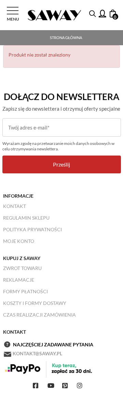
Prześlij (61, 164)
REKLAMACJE (18, 280)
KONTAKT (14, 206)
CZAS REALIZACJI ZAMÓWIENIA (39, 315)
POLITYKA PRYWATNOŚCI (32, 229)
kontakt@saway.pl (37, 353)
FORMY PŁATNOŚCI (25, 291)
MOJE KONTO (18, 241)
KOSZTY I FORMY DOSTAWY (34, 303)
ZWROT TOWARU (22, 268)
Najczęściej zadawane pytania (53, 344)
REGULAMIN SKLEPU (26, 218)
